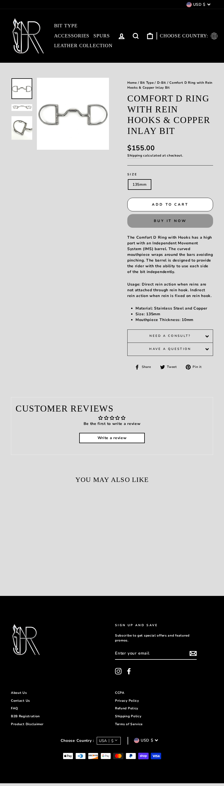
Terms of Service (129, 724)
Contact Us (20, 700)
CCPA (120, 693)
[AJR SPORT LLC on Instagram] (118, 671)
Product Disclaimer (27, 724)
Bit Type (66, 25)
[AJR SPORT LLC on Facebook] (129, 671)
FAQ (14, 708)
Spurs (101, 35)
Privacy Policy (127, 700)
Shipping (134, 155)
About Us (19, 693)
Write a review (112, 437)
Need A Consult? (170, 336)
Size (132, 174)
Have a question (170, 349)
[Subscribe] (193, 653)
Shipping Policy (128, 716)
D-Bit (161, 82)
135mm (139, 184)
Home (132, 82)
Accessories (72, 35)
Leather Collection (83, 45)
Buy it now (170, 220)
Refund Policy (126, 708)
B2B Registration (25, 716)
